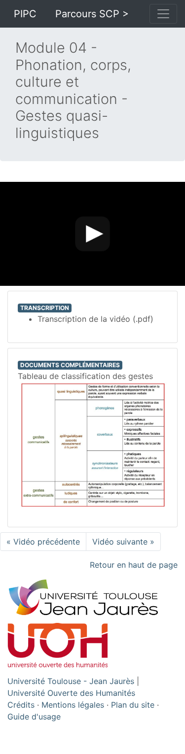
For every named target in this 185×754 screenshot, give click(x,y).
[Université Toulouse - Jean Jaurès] (92, 600)
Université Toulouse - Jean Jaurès (70, 681)
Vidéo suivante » (123, 542)
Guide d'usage (34, 716)
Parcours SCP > (92, 14)
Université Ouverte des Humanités (71, 693)
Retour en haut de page (134, 565)
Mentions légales (72, 705)
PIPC (25, 14)
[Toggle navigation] (163, 14)
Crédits (21, 705)
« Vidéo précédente (43, 542)
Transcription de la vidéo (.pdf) (95, 319)
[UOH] (57, 644)
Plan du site (132, 705)
